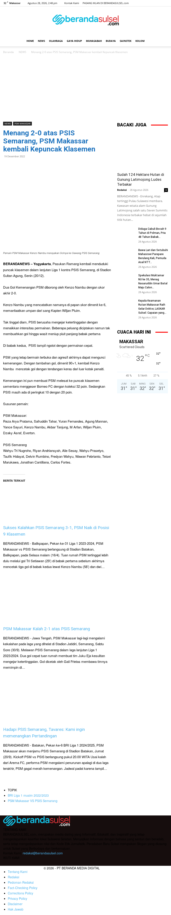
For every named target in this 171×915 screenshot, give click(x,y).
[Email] (28, 166)
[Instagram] (150, 3)
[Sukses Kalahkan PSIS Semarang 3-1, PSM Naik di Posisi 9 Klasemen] (57, 496)
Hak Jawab (15, 909)
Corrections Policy (20, 893)
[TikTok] (157, 3)
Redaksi (122, 190)
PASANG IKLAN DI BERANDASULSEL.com (106, 3)
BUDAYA (111, 41)
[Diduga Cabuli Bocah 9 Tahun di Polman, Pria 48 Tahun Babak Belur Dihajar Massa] (126, 233)
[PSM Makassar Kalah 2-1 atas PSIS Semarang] (57, 597)
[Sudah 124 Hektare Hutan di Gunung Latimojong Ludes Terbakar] (142, 150)
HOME (30, 41)
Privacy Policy (17, 898)
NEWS (41, 41)
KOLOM (140, 41)
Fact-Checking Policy (22, 887)
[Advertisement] (85, 88)
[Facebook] (142, 3)
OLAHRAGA (56, 41)
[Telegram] (38, 166)
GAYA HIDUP (74, 41)
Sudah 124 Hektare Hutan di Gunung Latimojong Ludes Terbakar (140, 179)
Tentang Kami (17, 871)
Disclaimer (15, 904)
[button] (162, 41)
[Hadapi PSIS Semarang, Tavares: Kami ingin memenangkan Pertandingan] (57, 698)
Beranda (8, 52)
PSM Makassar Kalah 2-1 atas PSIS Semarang (46, 628)
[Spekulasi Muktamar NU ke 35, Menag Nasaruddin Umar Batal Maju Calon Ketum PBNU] (126, 279)
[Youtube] (164, 3)
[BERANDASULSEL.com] (85, 21)
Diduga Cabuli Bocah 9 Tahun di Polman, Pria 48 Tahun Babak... (152, 232)
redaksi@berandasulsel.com (43, 853)
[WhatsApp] (17, 166)
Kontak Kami (71, 3)
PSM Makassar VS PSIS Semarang (32, 800)
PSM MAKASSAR (22, 123)
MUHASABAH (94, 41)
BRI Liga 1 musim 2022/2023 (28, 795)
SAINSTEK (125, 41)
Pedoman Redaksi (21, 882)
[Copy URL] (48, 166)
